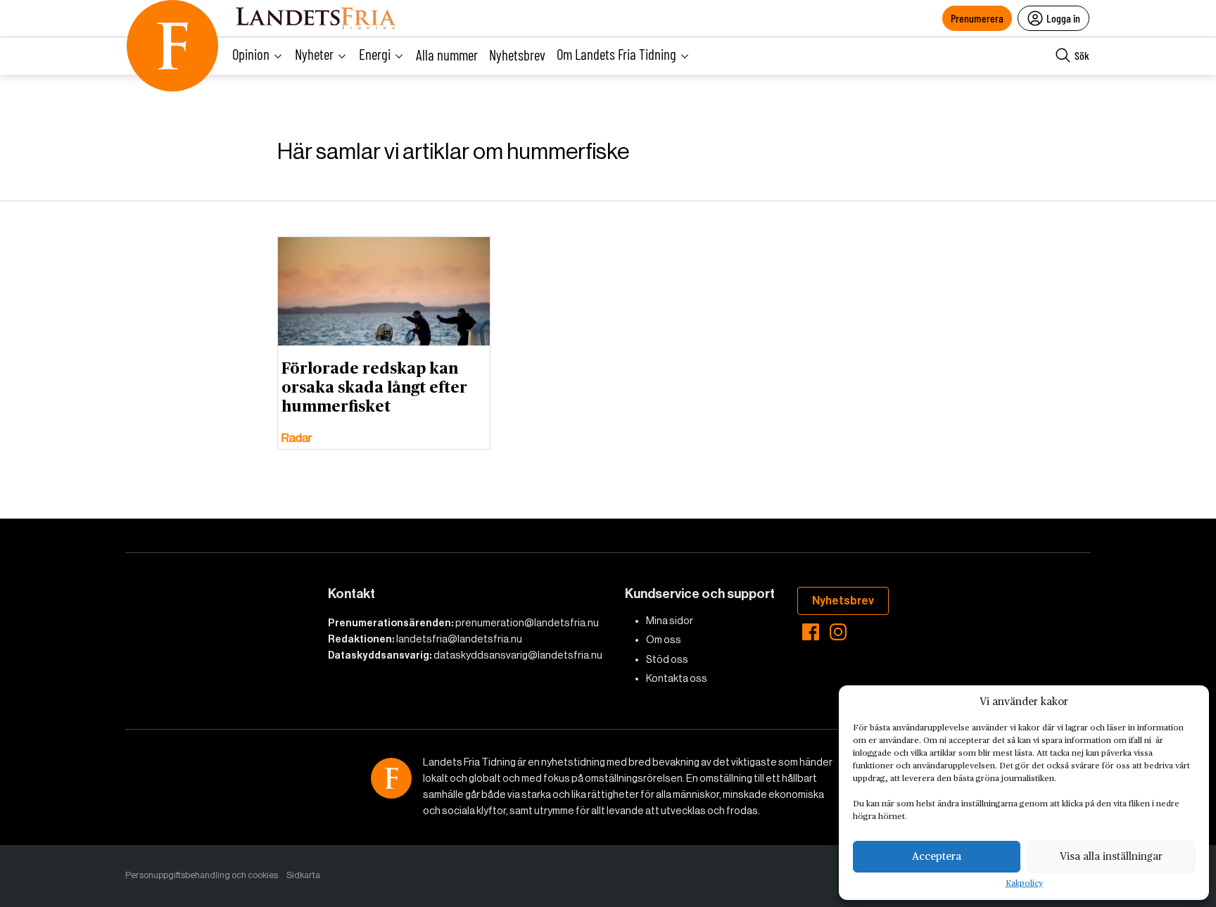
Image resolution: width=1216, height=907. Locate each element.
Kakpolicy (1024, 884)
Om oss (663, 639)
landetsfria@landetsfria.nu (459, 639)
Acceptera (936, 856)
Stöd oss (667, 659)
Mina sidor (669, 620)
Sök (1082, 55)
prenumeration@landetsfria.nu (527, 622)
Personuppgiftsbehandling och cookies (201, 875)
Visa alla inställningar (1111, 856)
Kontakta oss (676, 678)
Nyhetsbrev (517, 54)
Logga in (1063, 18)
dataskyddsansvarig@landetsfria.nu (517, 655)
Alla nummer (447, 54)
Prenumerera (977, 18)
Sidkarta (303, 875)
